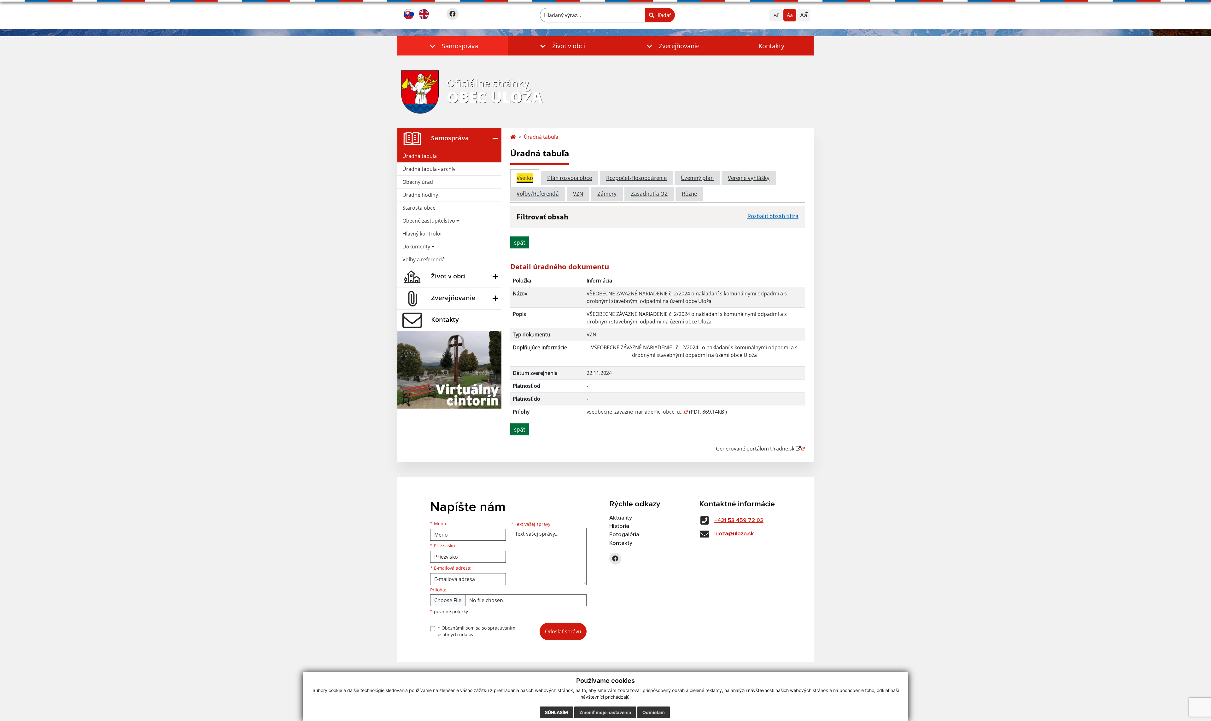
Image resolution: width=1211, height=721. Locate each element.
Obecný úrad (417, 181)
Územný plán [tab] (697, 178)
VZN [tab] (578, 193)
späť (519, 242)
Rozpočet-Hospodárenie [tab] (636, 178)
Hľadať (662, 15)
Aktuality (620, 518)
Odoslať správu (563, 631)
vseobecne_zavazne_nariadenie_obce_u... (635, 411)
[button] (452, 45)
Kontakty (771, 46)
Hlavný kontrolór (422, 233)
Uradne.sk (783, 448)
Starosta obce (419, 207)
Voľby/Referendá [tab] (538, 193)
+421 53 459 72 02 (738, 520)
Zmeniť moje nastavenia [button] (605, 712)
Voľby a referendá (423, 259)
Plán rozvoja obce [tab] (569, 178)
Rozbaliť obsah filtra (773, 216)
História (619, 526)
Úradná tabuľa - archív (428, 169)
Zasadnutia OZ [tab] (649, 193)
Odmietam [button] (653, 712)
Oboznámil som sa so (476, 631)
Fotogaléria (624, 535)
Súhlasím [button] (556, 712)
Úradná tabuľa (419, 156)
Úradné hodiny (420, 194)
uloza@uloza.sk (734, 534)
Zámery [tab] (607, 193)
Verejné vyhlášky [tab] (748, 178)
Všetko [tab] (525, 178)
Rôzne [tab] (689, 193)
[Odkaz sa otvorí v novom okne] (453, 14)
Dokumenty (416, 246)
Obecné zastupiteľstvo (429, 220)
